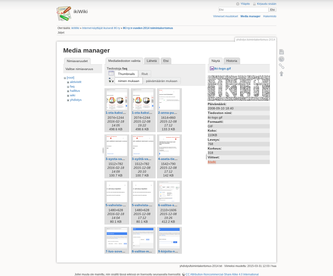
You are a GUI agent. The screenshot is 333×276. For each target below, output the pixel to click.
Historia (231, 61)
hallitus (75, 90)
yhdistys (76, 100)
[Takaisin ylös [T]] (281, 73)
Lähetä (152, 61)
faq (72, 86)
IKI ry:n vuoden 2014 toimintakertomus (148, 28)
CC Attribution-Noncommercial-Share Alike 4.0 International (222, 274)
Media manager (251, 16)
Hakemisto (269, 16)
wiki (72, 95)
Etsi (272, 9)
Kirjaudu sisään (266, 3)
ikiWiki (75, 28)
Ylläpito (245, 3)
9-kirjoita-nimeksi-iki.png (177, 251)
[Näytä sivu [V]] (281, 51)
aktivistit (75, 82)
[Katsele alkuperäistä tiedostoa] (239, 88)
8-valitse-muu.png (146, 251)
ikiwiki (212, 162)
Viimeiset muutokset (225, 16)
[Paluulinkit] (281, 66)
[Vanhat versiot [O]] (281, 59)
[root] (70, 77)
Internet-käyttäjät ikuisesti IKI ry (101, 28)
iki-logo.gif (222, 68)
